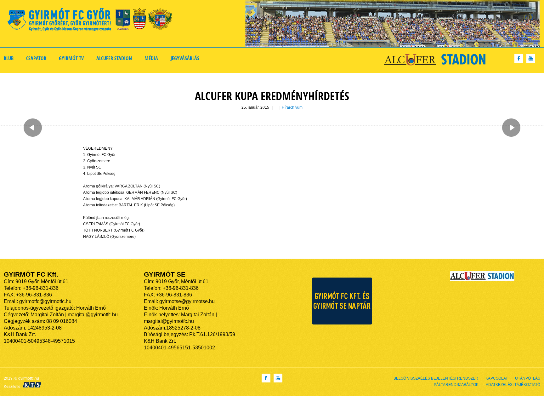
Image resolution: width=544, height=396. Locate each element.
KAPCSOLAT (496, 378)
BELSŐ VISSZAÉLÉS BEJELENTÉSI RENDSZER (436, 378)
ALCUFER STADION (114, 58)
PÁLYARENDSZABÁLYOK (456, 384)
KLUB (9, 58)
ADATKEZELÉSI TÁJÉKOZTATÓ (513, 384)
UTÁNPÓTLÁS (527, 378)
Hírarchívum (292, 107)
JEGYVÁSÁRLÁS (185, 58)
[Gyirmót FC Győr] (92, 20)
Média (151, 58)
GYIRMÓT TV (71, 58)
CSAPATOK (36, 58)
